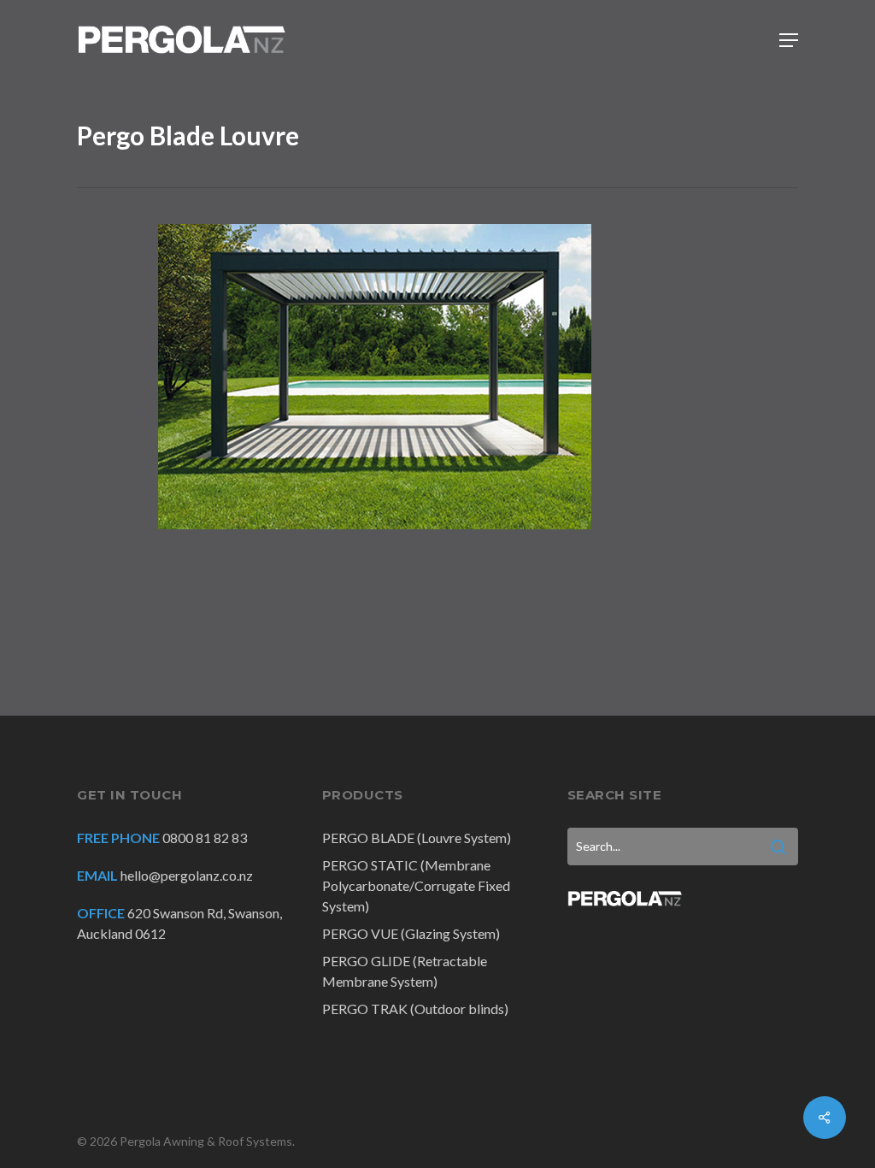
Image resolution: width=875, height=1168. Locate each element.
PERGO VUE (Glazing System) (411, 933)
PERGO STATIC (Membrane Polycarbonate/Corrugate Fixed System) (416, 885)
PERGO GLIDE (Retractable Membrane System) (404, 971)
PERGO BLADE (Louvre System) (416, 837)
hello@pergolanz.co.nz (186, 875)
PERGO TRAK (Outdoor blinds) (415, 1008)
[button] (788, 40)
